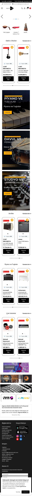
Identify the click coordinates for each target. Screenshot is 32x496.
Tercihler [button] (18, 492)
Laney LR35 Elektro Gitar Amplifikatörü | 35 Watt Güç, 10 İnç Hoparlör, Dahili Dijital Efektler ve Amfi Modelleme (8, 242)
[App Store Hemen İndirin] (22, 432)
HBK (19, 290)
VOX (19, 239)
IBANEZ (20, 67)
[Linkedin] (21, 439)
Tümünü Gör (26, 41)
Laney (5, 239)
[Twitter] (24, 436)
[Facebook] (21, 436)
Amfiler (11, 213)
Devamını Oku (16, 415)
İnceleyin (7, 112)
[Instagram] (17, 436)
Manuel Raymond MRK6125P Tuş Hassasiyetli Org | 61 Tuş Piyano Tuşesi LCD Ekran (23, 344)
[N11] (8, 398)
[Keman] (16, 16)
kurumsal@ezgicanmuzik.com (21, 4)
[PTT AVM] (23, 398)
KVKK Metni (5, 428)
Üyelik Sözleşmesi (6, 435)
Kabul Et (25, 492)
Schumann (6, 290)
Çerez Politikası (6, 438)
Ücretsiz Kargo (6, 47)
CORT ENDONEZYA (7, 68)
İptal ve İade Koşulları (7, 437)
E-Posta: (4, 451)
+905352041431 (7, 4)
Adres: (3, 454)
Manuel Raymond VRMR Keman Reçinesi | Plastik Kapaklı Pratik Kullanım (8, 344)
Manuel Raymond (6, 340)
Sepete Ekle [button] (8, 79)
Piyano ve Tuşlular (11, 264)
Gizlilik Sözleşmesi (7, 430)
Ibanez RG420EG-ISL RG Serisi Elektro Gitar (23, 69)
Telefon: (4, 447)
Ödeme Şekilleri (6, 427)
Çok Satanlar (11, 313)
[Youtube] (17, 439)
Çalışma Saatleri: (6, 459)
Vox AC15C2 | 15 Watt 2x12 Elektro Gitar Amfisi (23, 242)
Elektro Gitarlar (11, 41)
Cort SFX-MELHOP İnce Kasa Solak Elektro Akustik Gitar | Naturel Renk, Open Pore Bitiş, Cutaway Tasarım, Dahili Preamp (8, 71)
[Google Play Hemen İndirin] (22, 428)
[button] (2, 8)
